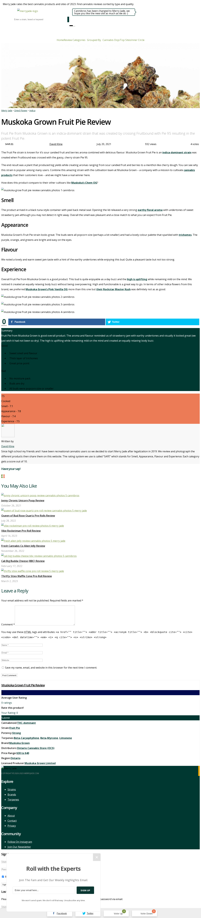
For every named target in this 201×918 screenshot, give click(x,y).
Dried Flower (20, 110)
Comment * (8, 624)
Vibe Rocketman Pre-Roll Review (21, 530)
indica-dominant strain (176, 152)
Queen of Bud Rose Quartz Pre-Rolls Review (28, 515)
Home (60, 40)
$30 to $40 (22, 753)
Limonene (65, 738)
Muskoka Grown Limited (40, 763)
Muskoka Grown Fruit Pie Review (23, 685)
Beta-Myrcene (49, 738)
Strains (12, 789)
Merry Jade (6, 110)
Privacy (12, 825)
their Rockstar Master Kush (113, 289)
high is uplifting (137, 279)
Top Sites (125, 40)
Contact (12, 820)
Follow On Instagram (20, 842)
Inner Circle (137, 40)
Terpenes (13, 799)
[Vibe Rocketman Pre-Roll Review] (32, 525)
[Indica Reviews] (73, 25)
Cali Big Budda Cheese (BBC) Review (23, 561)
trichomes (185, 235)
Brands (12, 794)
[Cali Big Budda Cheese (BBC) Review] (39, 556)
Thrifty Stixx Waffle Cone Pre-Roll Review (26, 576)
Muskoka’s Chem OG (84, 182)
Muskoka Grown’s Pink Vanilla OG (47, 289)
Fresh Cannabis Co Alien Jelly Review (23, 546)
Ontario (15, 758)
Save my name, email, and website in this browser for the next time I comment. (51, 667)
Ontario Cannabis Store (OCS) (35, 748)
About (11, 815)
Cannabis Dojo (111, 40)
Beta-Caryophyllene (26, 738)
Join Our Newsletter (19, 847)
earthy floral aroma (150, 210)
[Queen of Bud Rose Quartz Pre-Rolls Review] (44, 510)
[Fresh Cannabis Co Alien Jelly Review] (33, 541)
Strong (16, 733)
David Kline (55, 144)
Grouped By (94, 40)
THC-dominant (26, 723)
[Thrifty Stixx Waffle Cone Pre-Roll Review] (32, 571)
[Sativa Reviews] (74, 25)
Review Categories (74, 40)
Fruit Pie (14, 728)
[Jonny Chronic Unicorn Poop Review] (40, 495)
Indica (32, 110)
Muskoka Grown (19, 743)
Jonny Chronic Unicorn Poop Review (22, 500)
